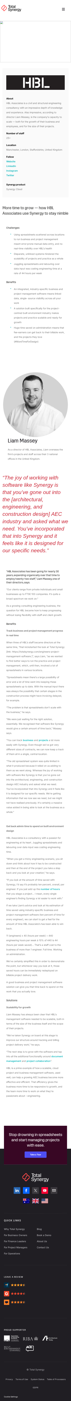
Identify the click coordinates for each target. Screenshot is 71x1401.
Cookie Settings (11, 1397)
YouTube (44, 1190)
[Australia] (26, 1201)
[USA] (44, 1201)
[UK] (35, 1201)
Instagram (12, 170)
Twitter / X (35, 1190)
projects (43, 740)
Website (10, 161)
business (28, 740)
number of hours (50, 889)
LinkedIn (11, 166)
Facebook (26, 1190)
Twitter (10, 175)
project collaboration (39, 1061)
